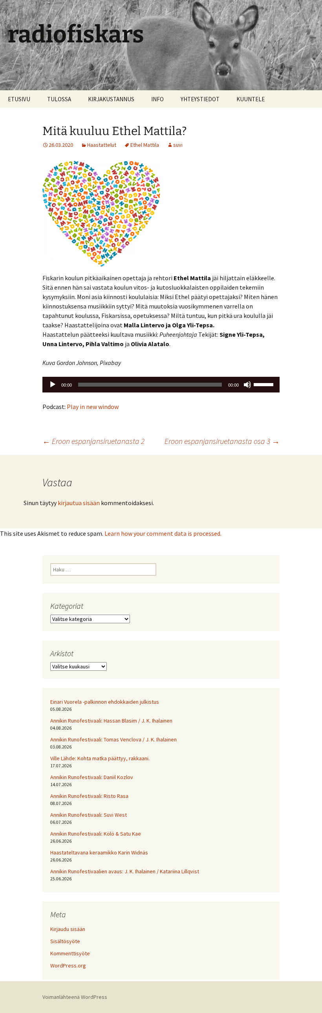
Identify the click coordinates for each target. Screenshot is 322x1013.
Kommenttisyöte (70, 953)
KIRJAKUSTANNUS (111, 99)
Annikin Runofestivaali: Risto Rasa (89, 795)
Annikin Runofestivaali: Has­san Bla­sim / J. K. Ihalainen (111, 720)
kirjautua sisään (79, 503)
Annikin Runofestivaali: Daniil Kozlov (91, 777)
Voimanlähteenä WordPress (74, 996)
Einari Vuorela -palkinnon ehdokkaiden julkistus (104, 701)
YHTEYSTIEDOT (200, 99)
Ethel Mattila (144, 144)
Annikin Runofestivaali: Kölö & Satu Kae (95, 833)
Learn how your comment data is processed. (162, 533)
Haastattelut (101, 144)
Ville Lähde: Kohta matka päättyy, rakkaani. (100, 758)
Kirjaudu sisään (67, 929)
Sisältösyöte (65, 941)
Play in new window (93, 407)
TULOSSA (59, 99)
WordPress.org (68, 965)
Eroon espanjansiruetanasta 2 (93, 441)
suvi (178, 144)
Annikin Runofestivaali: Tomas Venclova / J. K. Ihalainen (113, 739)
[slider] (265, 384)
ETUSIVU (19, 99)
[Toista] (53, 385)
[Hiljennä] (247, 385)
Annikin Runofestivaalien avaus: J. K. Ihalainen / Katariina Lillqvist (124, 871)
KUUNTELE (250, 99)
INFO (157, 99)
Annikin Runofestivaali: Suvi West (88, 814)
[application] (161, 384)
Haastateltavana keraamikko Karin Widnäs (99, 852)
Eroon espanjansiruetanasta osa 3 (222, 441)
